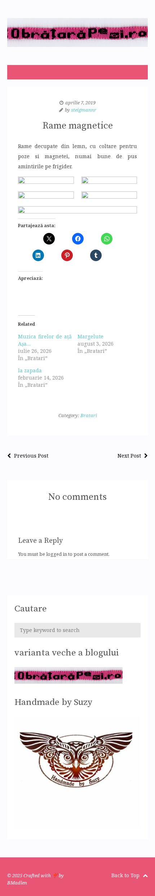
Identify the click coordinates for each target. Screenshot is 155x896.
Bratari (88, 415)
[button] (46, 180)
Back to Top (126, 875)
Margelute (90, 336)
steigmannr (83, 110)
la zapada (30, 370)
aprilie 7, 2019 (80, 102)
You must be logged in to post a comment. (64, 554)
